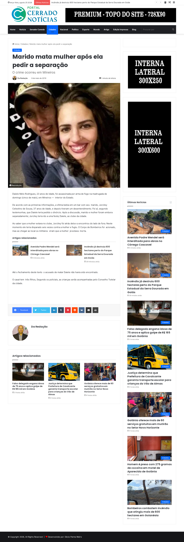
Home (12, 29)
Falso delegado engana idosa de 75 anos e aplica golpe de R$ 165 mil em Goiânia (28, 386)
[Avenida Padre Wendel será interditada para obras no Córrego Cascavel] (20, 250)
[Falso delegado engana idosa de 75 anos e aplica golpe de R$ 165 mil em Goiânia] (28, 372)
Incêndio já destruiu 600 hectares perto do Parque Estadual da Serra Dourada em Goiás (148, 286)
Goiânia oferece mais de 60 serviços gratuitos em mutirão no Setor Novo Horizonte (98, 387)
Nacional (64, 29)
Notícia (22, 29)
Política (75, 29)
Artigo (106, 29)
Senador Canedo (37, 29)
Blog (134, 29)
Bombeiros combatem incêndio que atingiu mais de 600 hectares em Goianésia (148, 511)
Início (16, 44)
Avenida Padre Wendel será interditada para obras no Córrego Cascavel (44, 250)
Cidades (52, 29)
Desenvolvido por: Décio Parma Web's (65, 537)
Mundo (96, 29)
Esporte (85, 29)
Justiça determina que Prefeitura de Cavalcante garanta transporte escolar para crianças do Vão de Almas (63, 389)
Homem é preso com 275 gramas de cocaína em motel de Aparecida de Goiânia (149, 467)
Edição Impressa (120, 29)
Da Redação (23, 78)
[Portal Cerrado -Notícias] (34, 14)
